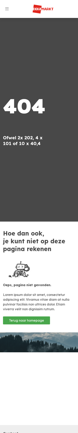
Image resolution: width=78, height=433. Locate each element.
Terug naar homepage (26, 320)
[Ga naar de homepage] (43, 9)
